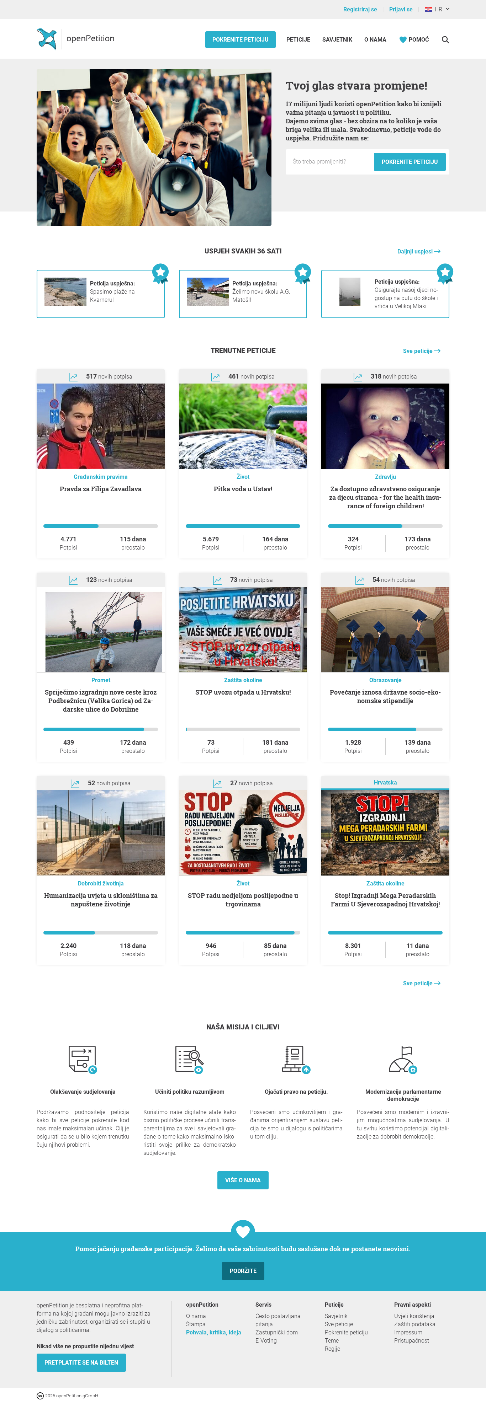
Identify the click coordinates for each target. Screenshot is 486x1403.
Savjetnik (337, 39)
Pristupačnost (411, 1340)
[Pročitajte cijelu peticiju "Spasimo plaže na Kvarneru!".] (65, 303)
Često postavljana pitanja (278, 1320)
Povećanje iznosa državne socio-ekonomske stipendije (385, 696)
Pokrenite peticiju (240, 39)
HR (437, 9)
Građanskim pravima (101, 476)
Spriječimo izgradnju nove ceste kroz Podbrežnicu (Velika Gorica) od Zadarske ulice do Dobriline (101, 700)
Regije (332, 1348)
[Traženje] (445, 40)
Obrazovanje (385, 680)
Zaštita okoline (243, 680)
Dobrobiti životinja (101, 883)
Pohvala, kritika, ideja (213, 1332)
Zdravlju (385, 476)
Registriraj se (360, 9)
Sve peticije (418, 351)
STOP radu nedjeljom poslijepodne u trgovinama (243, 899)
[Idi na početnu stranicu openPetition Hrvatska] (76, 38)
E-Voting (266, 1340)
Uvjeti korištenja (414, 1316)
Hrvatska (385, 782)
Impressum (408, 1332)
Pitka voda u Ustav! (243, 488)
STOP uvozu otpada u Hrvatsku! (243, 692)
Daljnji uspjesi (415, 251)
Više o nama (243, 1180)
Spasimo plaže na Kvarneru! (112, 291)
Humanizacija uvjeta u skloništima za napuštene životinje (101, 899)
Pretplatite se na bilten (81, 1362)
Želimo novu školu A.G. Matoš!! (261, 291)
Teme (332, 1340)
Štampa (196, 1324)
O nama (375, 39)
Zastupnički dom (276, 1332)
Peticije (299, 39)
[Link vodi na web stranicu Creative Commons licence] (41, 1395)
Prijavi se (401, 9)
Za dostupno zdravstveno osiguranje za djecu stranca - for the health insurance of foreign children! (385, 497)
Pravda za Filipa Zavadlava (101, 488)
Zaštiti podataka (414, 1324)
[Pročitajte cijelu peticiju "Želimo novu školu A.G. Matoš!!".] (208, 303)
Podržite (243, 1271)
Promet (100, 680)
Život (243, 476)
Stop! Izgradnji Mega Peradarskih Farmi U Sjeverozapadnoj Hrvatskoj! (385, 899)
